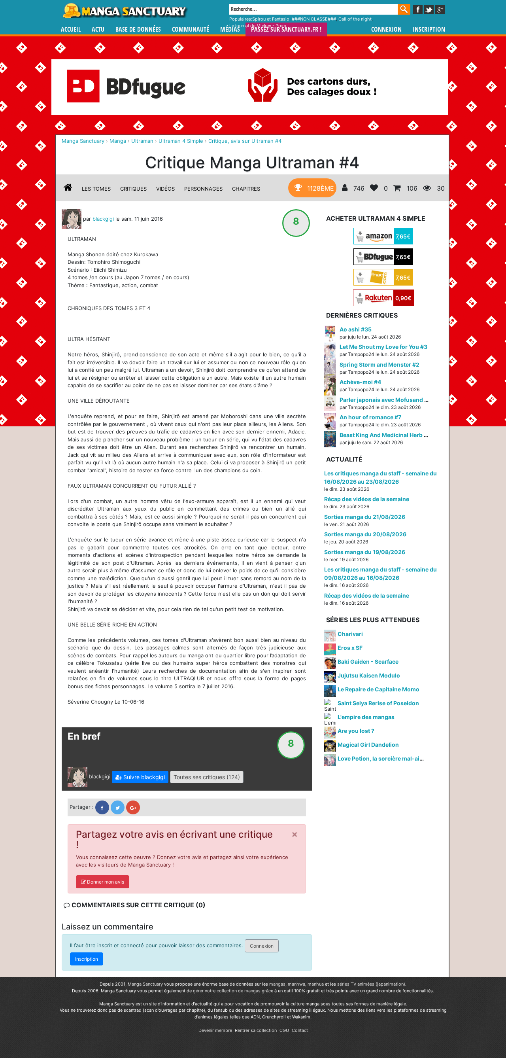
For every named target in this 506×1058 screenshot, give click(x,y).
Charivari (350, 633)
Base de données (138, 29)
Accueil (71, 29)
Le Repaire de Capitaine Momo (378, 689)
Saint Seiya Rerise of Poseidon (378, 703)
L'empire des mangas (366, 717)
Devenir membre (215, 1030)
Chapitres (246, 188)
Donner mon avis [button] (105, 882)
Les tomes (96, 188)
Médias (230, 29)
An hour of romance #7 (370, 417)
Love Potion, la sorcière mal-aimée (384, 758)
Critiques (133, 188)
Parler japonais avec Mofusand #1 (385, 399)
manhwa (296, 984)
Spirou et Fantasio (270, 19)
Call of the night (355, 19)
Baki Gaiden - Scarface (368, 661)
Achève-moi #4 (360, 382)
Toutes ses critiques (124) (207, 777)
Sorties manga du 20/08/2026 (365, 534)
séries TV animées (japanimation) (371, 984)
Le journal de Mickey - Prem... (259, 25)
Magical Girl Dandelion (368, 744)
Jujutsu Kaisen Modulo (369, 675)
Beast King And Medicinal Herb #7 (385, 435)
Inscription (429, 29)
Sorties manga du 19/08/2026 (364, 552)
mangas (277, 984)
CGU (284, 1030)
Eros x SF (350, 647)
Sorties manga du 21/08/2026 (364, 516)
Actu (98, 29)
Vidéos (165, 188)
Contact (300, 1030)
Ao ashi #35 (356, 329)
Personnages (203, 188)
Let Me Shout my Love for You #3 (383, 346)
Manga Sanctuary (145, 984)
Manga (124, 10)
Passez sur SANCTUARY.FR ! (286, 29)
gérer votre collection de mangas (227, 991)
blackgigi (103, 218)
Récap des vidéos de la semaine (366, 499)
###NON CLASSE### (314, 19)
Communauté (190, 29)
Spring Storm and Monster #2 (379, 364)
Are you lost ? (356, 730)
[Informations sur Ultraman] (68, 188)
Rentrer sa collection (256, 1030)
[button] (140, 777)
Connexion (386, 29)
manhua (316, 984)
